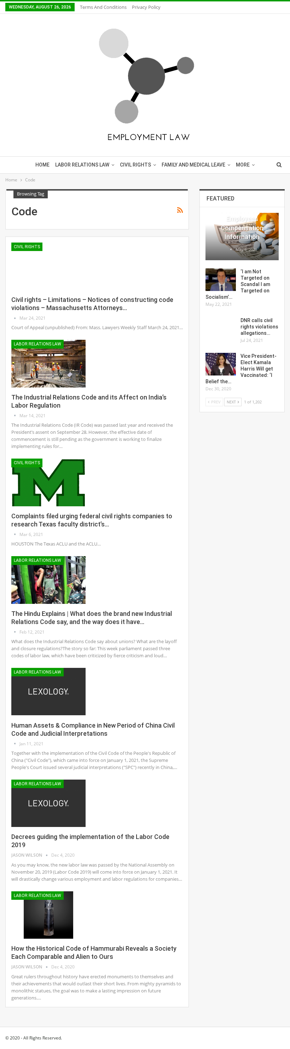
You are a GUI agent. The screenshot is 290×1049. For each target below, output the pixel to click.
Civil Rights (135, 165)
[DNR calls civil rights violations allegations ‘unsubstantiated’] (220, 328)
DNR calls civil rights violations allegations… (259, 326)
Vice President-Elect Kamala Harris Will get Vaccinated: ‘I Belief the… (241, 368)
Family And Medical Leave (193, 165)
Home (42, 165)
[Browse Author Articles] (15, 318)
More (243, 165)
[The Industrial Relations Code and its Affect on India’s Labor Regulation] (48, 363)
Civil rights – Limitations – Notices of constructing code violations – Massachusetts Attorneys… (92, 303)
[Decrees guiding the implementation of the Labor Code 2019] (48, 803)
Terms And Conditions (103, 7)
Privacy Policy (146, 7)
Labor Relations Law (82, 165)
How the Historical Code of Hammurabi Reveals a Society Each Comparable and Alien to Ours (93, 952)
